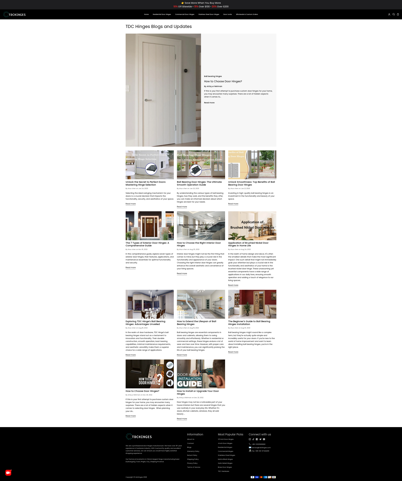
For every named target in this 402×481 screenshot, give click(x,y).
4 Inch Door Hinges (225, 443)
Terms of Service (193, 467)
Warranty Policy (193, 451)
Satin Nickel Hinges (225, 463)
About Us (190, 439)
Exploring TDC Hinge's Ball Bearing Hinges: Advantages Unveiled (145, 323)
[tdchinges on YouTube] (264, 439)
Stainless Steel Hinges (226, 455)
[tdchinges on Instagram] (250, 439)
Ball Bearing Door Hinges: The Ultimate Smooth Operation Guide (199, 183)
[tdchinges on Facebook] (257, 439)
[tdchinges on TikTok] (253, 439)
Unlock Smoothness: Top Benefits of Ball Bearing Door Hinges (251, 183)
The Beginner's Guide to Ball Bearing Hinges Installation (249, 323)
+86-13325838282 (257, 444)
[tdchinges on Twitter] (260, 439)
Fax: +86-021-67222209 (259, 451)
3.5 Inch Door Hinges (226, 439)
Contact (190, 443)
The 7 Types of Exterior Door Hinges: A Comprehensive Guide (147, 244)
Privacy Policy (192, 463)
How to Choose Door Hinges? (142, 391)
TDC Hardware (223, 471)
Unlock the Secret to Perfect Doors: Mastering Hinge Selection (146, 183)
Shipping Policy (193, 459)
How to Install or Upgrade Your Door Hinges (198, 392)
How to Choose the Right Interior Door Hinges (199, 244)
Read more (209, 102)
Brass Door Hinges (225, 467)
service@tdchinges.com (260, 447)
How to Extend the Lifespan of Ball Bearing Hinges (196, 323)
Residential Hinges (225, 447)
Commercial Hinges (225, 451)
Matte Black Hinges (225, 459)
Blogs (189, 447)
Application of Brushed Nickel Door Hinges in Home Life (248, 244)
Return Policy (192, 455)
